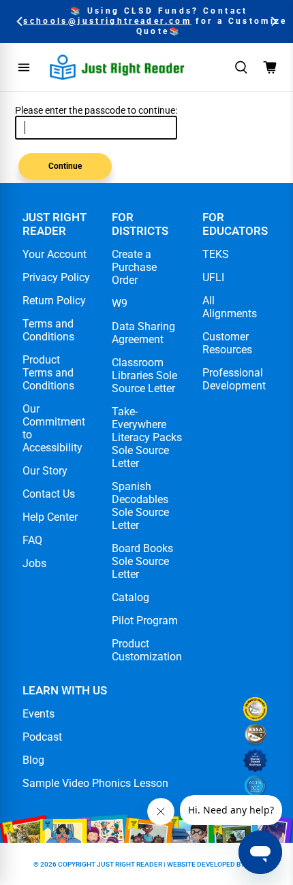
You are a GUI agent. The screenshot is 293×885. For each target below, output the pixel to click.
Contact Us (48, 493)
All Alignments (229, 307)
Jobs (34, 563)
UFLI (213, 277)
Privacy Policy (56, 277)
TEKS (215, 254)
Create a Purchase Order (134, 267)
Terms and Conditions (48, 330)
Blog (33, 760)
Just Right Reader (129, 864)
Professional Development (234, 379)
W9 (119, 303)
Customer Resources (227, 343)
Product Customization (147, 650)
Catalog (130, 597)
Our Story (44, 470)
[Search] (241, 67)
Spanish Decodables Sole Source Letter (140, 506)
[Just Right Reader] (117, 67)
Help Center (50, 517)
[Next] (273, 21)
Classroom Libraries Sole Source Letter (144, 375)
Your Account (54, 254)
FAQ (32, 540)
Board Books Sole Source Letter (142, 561)
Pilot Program (145, 620)
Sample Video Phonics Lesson (95, 783)
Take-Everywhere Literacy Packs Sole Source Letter (147, 437)
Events (38, 713)
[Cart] (270, 67)
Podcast (42, 736)
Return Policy (54, 300)
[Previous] (20, 21)
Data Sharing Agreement (143, 333)
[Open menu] (24, 67)
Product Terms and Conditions (48, 372)
